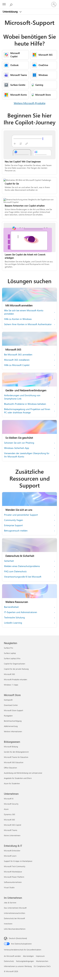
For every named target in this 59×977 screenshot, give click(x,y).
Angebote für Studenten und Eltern (18, 778)
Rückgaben (8, 715)
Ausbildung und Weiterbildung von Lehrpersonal (23, 773)
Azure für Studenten (12, 783)
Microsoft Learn (10, 856)
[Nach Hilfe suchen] (11, 4)
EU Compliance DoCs (42, 966)
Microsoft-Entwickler (12, 850)
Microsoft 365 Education (13, 762)
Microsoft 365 (9, 674)
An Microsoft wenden (12, 956)
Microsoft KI (8, 798)
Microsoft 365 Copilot (12, 825)
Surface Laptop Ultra (12, 658)
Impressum (40, 956)
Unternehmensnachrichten (14, 913)
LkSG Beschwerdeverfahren (14, 929)
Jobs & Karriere (10, 902)
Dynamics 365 (9, 814)
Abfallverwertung (11, 726)
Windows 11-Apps (11, 684)
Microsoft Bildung (11, 746)
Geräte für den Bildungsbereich (16, 752)
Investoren (8, 923)
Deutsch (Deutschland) (18, 938)
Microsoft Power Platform (14, 877)
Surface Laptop (10, 653)
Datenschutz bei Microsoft (14, 918)
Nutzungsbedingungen (25, 961)
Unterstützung (10, 11)
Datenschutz (9, 961)
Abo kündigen (28, 956)
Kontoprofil (8, 700)
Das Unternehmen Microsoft (15, 908)
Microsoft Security (11, 804)
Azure (6, 809)
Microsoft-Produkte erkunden (15, 679)
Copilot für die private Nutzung (16, 669)
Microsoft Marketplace (13, 871)
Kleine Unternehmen (12, 835)
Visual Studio (9, 887)
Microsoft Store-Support (13, 710)
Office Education (10, 767)
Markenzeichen (42, 961)
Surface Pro (8, 648)
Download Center (11, 705)
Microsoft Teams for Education (16, 757)
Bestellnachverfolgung (12, 721)
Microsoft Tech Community (14, 866)
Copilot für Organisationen (14, 663)
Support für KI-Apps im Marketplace (18, 861)
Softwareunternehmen (13, 882)
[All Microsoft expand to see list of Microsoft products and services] (4, 4)
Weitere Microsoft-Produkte (29, 103)
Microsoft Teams (10, 830)
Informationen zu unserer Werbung (18, 966)
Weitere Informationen (13, 731)
